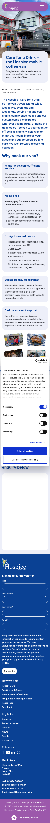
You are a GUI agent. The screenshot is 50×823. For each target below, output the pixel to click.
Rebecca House (10, 723)
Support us (15, 89)
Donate (6, 727)
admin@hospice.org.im (14, 784)
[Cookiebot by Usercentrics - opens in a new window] (35, 361)
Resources (7, 703)
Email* (5, 620)
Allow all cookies (25, 451)
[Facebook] (3, 752)
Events (5, 736)
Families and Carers (12, 690)
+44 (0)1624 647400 (12, 781)
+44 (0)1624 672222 (12, 788)
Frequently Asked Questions (17, 698)
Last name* (7, 607)
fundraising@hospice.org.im (17, 792)
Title (4, 581)
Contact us (7, 740)
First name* (7, 594)
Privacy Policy (13, 802)
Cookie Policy (37, 802)
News (5, 732)
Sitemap (25, 802)
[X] (19, 752)
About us (6, 719)
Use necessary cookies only (25, 460)
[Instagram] (8, 752)
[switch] (43, 415)
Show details (36, 442)
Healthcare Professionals (15, 694)
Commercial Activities (33, 89)
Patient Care (8, 686)
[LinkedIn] (13, 752)
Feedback (7, 707)
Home (4, 89)
